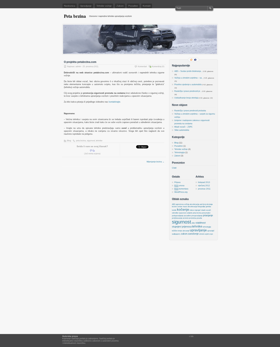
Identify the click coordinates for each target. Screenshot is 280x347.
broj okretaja (208, 204)
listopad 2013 (204, 182)
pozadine (187, 216)
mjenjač (198, 210)
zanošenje (193, 233)
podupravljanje (177, 216)
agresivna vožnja (182, 204)
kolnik (174, 210)
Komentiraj (156, 66)
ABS (173, 204)
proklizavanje (177, 218)
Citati (174, 168)
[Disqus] (114, 207)
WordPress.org (180, 192)
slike (193, 223)
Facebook (195, 59)
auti (201, 204)
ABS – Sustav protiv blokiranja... (188, 71)
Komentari (142, 66)
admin (78, 66)
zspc (211, 234)
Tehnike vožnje (104, 6)
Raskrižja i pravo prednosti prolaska (190, 111)
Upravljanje (86, 6)
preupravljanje (196, 216)
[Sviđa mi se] (93, 150)
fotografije (201, 206)
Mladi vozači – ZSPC (183, 127)
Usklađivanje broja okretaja (186, 98)
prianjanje (208, 215)
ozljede (189, 213)
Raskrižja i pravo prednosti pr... (187, 91)
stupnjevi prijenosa (182, 226)
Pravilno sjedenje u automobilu (188, 84)
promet (185, 218)
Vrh (191, 336)
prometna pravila (195, 218)
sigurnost (91, 141)
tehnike (99, 141)
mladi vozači (206, 210)
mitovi (192, 210)
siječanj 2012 (204, 185)
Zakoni (120, 6)
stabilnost (201, 222)
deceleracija (192, 206)
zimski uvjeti (204, 234)
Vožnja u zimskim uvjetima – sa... (188, 78)
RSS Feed (191, 59)
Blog (69, 141)
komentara (181, 189)
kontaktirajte (114, 102)
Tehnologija (179, 152)
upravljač (210, 231)
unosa (179, 185)
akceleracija (194, 204)
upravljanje (198, 230)
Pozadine (133, 6)
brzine (174, 206)
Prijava (177, 182)
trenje (180, 231)
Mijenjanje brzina (155, 162)
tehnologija (207, 227)
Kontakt (147, 6)
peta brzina (81, 141)
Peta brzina (75, 16)
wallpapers (176, 234)
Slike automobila (181, 130)
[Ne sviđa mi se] (91, 150)
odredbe (175, 213)
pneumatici (206, 213)
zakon (184, 233)
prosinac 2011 (204, 189)
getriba (208, 206)
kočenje (183, 210)
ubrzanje (185, 231)
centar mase (182, 206)
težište (174, 231)
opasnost (182, 213)
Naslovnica (69, 6)
